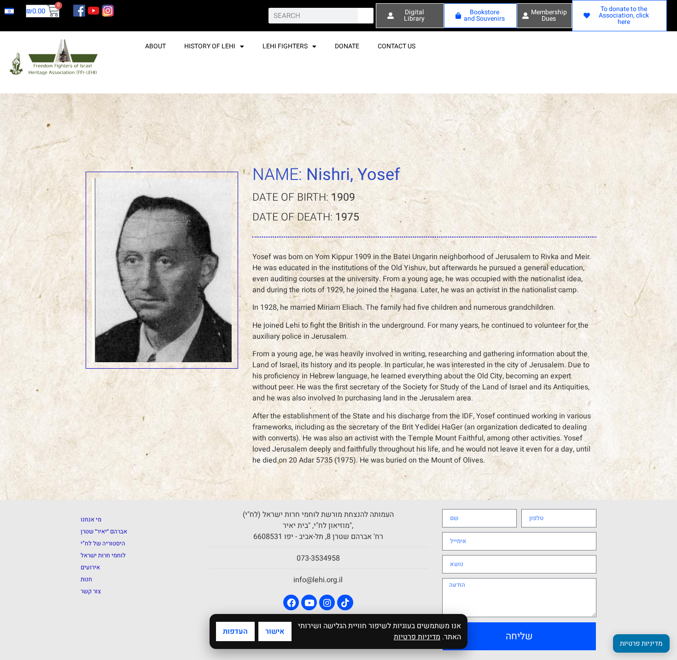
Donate (347, 46)
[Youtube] (309, 602)
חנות (86, 579)
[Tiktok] (345, 602)
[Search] (366, 15)
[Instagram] (327, 602)
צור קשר (91, 591)
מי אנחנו (91, 519)
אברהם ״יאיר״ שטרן (104, 531)
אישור (275, 631)
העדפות (235, 631)
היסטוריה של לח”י (103, 543)
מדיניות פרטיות (417, 637)
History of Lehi (209, 46)
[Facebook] (291, 602)
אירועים (90, 567)
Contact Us (396, 46)
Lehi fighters (285, 46)
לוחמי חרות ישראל (103, 555)
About (155, 46)
